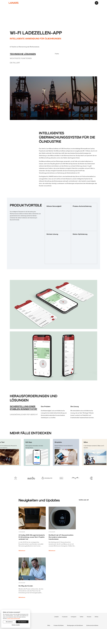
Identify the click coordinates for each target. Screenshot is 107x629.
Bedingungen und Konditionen (75, 625)
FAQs (48, 625)
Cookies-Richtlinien (59, 625)
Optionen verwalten (16, 624)
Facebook (64, 616)
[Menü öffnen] (96, 3)
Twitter (81, 616)
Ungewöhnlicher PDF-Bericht (24, 414)
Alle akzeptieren (22, 621)
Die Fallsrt (15, 63)
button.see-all (83, 500)
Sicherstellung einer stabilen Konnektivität (23, 407)
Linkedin (56, 616)
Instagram (73, 616)
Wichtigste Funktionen (21, 58)
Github (96, 616)
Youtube (89, 616)
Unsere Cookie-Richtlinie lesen (13, 618)
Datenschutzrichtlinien (92, 625)
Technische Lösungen (23, 54)
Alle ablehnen (9, 621)
